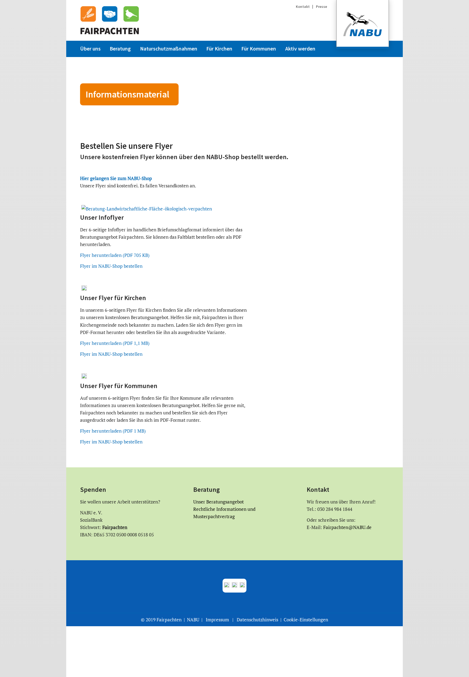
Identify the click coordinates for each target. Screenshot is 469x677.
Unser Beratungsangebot (218, 502)
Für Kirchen (219, 48)
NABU (193, 619)
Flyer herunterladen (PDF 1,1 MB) (115, 343)
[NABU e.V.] (362, 24)
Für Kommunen (258, 48)
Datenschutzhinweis (257, 619)
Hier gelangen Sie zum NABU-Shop (116, 178)
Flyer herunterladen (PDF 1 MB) (113, 431)
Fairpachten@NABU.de (347, 527)
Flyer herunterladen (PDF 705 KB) (115, 255)
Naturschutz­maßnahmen (168, 48)
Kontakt (303, 6)
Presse (321, 6)
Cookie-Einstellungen (306, 619)
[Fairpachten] (109, 20)
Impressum (217, 619)
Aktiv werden (300, 48)
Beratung (120, 48)
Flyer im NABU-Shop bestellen (111, 266)
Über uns (90, 48)
